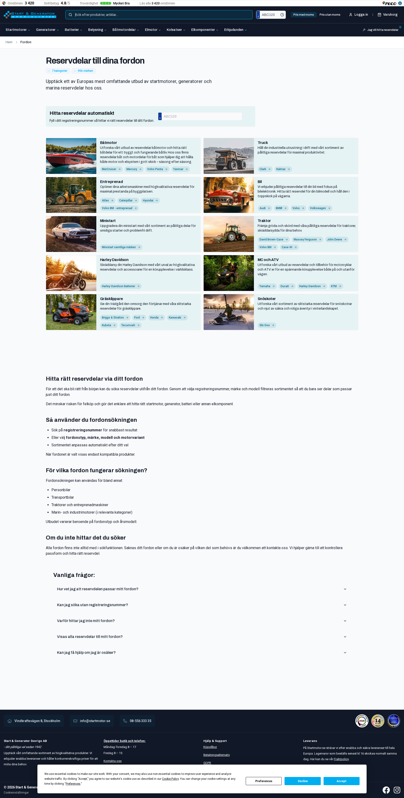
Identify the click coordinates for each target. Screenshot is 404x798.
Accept (341, 781)
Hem (9, 42)
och (130, 741)
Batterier (72, 30)
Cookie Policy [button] (170, 778)
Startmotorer (16, 30)
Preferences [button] (73, 783)
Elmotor (151, 30)
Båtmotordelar (124, 30)
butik (123, 741)
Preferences (263, 781)
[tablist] (317, 15)
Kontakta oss (113, 761)
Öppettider (112, 741)
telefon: (139, 741)
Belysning (95, 30)
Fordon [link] (25, 42)
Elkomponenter (203, 30)
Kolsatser (174, 30)
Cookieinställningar (16, 792)
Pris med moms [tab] (303, 14)
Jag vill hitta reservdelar (382, 30)
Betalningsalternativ (216, 755)
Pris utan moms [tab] (330, 14)
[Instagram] (397, 790)
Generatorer (45, 30)
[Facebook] (386, 790)
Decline (303, 781)
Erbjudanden (233, 30)
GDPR (207, 763)
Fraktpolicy (341, 759)
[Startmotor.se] (30, 14)
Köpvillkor (210, 747)
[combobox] (159, 15)
